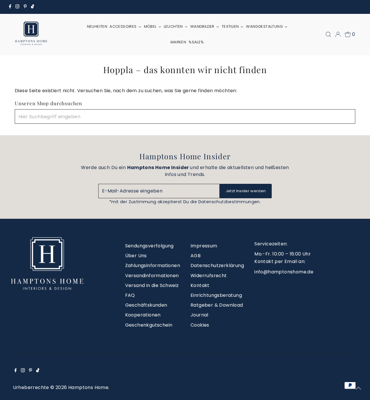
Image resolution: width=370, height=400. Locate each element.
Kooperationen (143, 315)
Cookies (199, 325)
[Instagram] (17, 7)
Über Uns (136, 255)
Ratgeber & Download (216, 305)
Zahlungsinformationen (152, 265)
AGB (195, 255)
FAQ (130, 295)
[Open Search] (328, 34)
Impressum (203, 245)
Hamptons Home (88, 387)
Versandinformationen (152, 275)
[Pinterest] (25, 7)
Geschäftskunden (146, 305)
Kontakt (200, 285)
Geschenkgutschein (149, 325)
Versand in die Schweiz (152, 285)
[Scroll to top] (358, 388)
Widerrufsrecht (208, 275)
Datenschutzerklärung (217, 265)
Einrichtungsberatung (216, 295)
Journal (199, 315)
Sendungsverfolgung (149, 245)
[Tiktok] (32, 7)
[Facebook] (10, 7)
